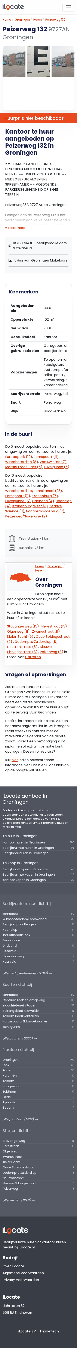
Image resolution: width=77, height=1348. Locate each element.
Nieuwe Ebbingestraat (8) (29, 649)
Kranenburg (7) (45, 495)
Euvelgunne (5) (56, 467)
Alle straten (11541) (17, 1200)
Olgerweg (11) (18, 631)
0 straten (33, 657)
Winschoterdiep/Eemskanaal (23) (33, 490)
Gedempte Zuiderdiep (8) (36, 641)
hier (15, 760)
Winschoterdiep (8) (21, 461)
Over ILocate (13, 1266)
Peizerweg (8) (51, 651)
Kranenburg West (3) (30, 506)
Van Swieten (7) (53, 461)
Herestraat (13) (54, 626)
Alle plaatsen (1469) (19, 1119)
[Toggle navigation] (68, 7)
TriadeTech (49, 1331)
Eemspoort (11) (46, 456)
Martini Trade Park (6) (23, 467)
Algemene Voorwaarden (23, 1273)
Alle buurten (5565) (18, 1038)
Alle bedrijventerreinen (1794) (26, 973)
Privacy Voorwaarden (21, 1279)
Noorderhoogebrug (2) (45, 511)
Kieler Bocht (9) (20, 636)
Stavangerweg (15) (23, 626)
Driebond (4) (43, 501)
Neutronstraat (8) (22, 646)
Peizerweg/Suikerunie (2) (26, 516)
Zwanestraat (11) (46, 631)
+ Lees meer (15, 227)
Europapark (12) (18, 456)
